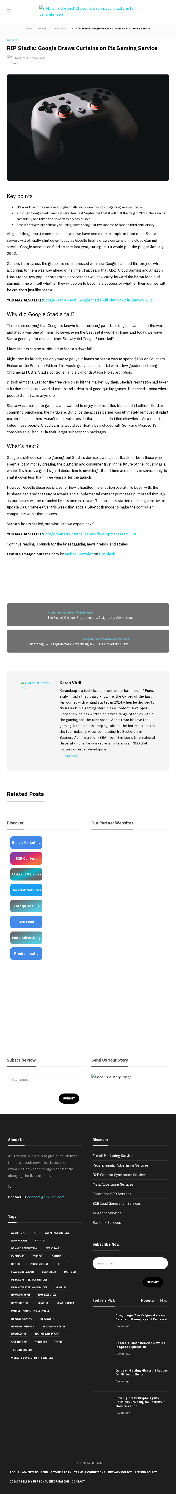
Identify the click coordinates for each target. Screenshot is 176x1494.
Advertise (30, 1472)
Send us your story (56, 1472)
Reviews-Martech (46, 1334)
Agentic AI (18, 1232)
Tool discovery (21, 1350)
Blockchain (19, 1240)
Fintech (38, 1256)
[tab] (148, 1302)
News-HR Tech (20, 1303)
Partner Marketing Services (30, 1310)
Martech (70, 1271)
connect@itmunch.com (45, 1197)
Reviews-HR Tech (53, 1326)
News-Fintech (20, 1295)
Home (29, 28)
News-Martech (66, 1303)
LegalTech (49, 1271)
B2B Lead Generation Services (117, 1203)
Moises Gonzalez (79, 554)
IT (57, 1264)
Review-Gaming (21, 1318)
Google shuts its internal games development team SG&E (91, 534)
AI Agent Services (107, 1213)
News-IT (43, 1303)
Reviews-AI (47, 1318)
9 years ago (123, 1353)
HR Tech (16, 1264)
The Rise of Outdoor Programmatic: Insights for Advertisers (90, 618)
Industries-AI (39, 1264)
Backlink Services (57, 1232)
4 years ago (37, 57)
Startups (41, 1342)
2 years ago (123, 1326)
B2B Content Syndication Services (119, 1175)
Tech (58, 1342)
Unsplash (107, 554)
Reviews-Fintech (22, 1326)
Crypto (40, 1240)
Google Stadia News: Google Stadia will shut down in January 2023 (98, 300)
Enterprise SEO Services (112, 1194)
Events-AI (52, 1248)
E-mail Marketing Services (113, 1155)
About (14, 1472)
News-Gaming (61, 28)
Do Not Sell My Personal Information (39, 1481)
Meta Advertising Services (29, 1279)
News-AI (60, 1287)
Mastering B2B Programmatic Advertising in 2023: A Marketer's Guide (79, 644)
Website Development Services (32, 1357)
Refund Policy (146, 1472)
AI (35, 1232)
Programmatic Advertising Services (70, 612)
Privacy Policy (120, 1472)
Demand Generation (24, 1248)
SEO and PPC (19, 1342)
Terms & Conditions (89, 1472)
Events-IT (18, 1256)
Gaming (42, 28)
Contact (78, 1481)
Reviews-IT (18, 1334)
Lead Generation (22, 1271)
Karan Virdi (22, 57)
